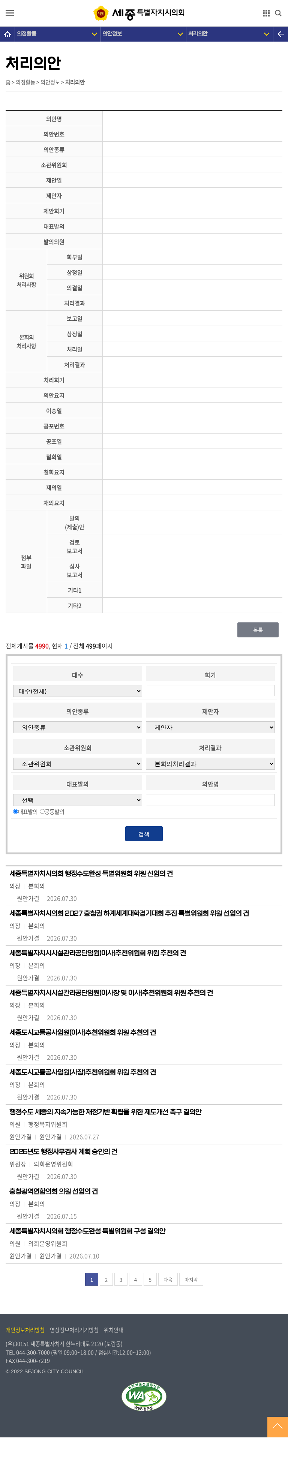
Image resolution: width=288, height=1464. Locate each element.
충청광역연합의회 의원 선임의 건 (53, 1191)
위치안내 (113, 1330)
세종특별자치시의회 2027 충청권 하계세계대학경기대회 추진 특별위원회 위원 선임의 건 (129, 913)
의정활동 (26, 34)
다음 (168, 1279)
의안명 (210, 783)
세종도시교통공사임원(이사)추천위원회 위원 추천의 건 (82, 1033)
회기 (210, 674)
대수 (77, 674)
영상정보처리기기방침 (74, 1330)
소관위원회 (78, 747)
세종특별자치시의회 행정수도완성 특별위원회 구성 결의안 (87, 1231)
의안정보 (112, 34)
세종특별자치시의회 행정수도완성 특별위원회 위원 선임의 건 (91, 874)
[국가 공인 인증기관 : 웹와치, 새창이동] (144, 1396)
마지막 (191, 1279)
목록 (258, 630)
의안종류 (77, 711)
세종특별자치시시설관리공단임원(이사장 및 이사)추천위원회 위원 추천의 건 (111, 993)
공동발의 (54, 811)
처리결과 (210, 747)
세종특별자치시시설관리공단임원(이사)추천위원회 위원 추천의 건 (97, 953)
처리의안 (198, 34)
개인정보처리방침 (25, 1330)
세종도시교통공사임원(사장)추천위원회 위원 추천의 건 (82, 1072)
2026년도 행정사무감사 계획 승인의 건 (63, 1152)
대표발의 (77, 783)
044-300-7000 (33, 1352)
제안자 (210, 711)
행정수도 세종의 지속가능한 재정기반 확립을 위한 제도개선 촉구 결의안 (105, 1112)
